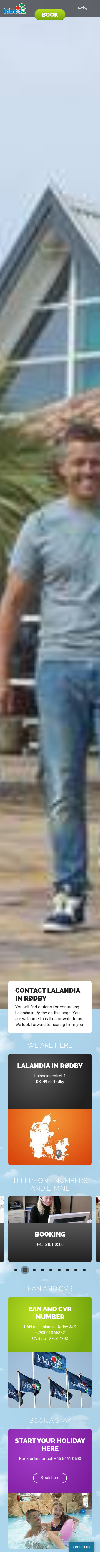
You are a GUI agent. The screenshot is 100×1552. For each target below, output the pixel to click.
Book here (50, 1477)
